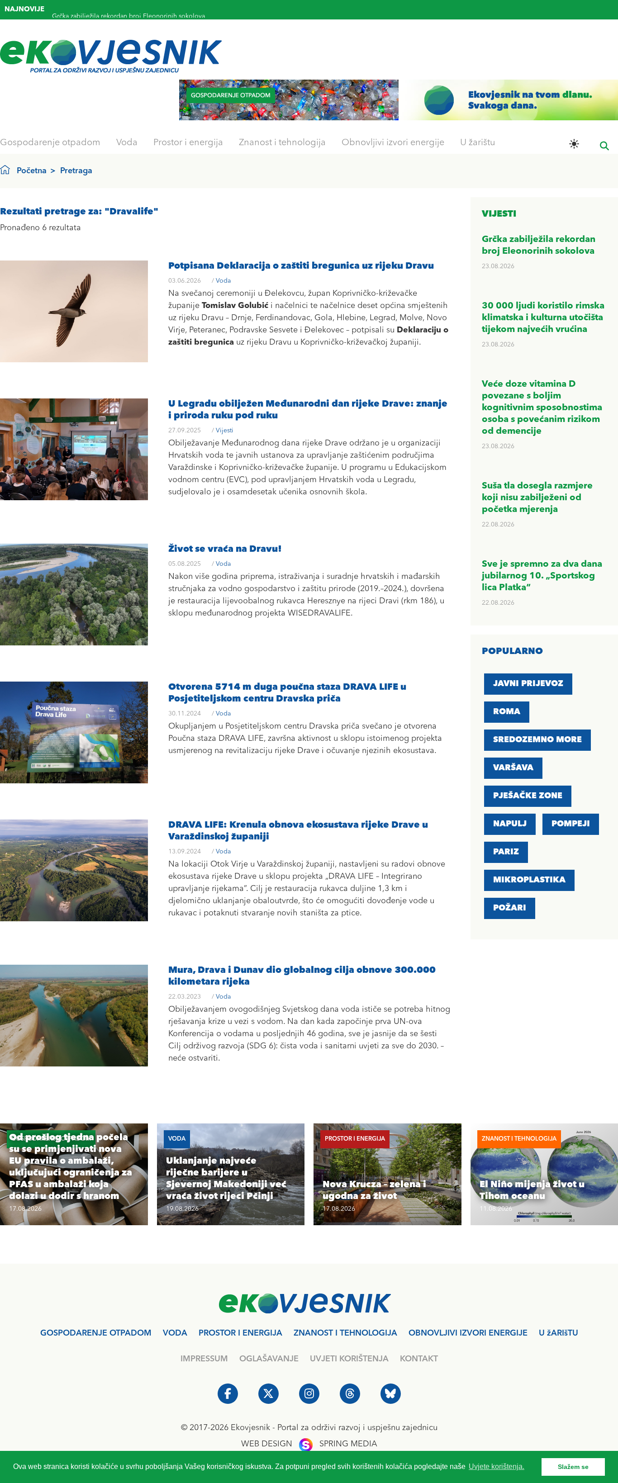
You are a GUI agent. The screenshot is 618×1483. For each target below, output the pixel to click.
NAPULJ (510, 824)
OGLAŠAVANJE (269, 1359)
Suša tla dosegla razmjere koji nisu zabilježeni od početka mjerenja (537, 498)
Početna (32, 171)
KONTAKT (419, 1359)
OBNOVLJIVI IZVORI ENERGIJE (468, 1333)
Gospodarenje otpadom (50, 142)
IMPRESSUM (204, 1359)
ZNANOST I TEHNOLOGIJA (345, 1333)
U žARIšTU (558, 1333)
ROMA (506, 712)
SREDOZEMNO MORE (537, 740)
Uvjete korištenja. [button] (496, 1466)
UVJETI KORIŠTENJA (349, 1359)
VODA (175, 1333)
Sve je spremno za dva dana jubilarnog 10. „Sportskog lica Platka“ (542, 576)
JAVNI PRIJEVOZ (528, 684)
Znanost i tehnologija (282, 142)
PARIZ (506, 852)
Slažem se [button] (573, 1466)
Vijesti (224, 430)
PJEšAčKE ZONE (527, 796)
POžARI (509, 908)
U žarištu (477, 142)
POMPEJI (570, 824)
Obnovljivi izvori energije (393, 142)
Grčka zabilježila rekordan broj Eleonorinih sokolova (128, 11)
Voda (127, 142)
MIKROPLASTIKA (529, 880)
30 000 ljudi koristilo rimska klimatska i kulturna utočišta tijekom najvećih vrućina (543, 318)
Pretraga (76, 171)
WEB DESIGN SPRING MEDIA (309, 1444)
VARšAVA (513, 768)
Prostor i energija (188, 142)
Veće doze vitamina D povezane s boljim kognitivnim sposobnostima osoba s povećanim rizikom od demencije (542, 408)
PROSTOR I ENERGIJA (240, 1333)
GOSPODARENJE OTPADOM (96, 1333)
